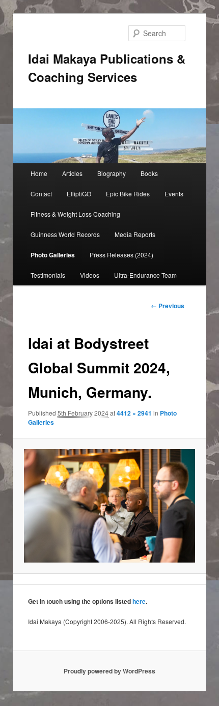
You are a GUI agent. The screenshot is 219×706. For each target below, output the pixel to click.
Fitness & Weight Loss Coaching (75, 214)
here (139, 601)
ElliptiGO (79, 193)
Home (39, 173)
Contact (41, 193)
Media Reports (135, 234)
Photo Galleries (53, 254)
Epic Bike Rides (128, 193)
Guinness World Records (65, 234)
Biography (111, 173)
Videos (89, 275)
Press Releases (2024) (121, 254)
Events (174, 193)
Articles (72, 173)
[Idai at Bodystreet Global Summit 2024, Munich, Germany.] (109, 506)
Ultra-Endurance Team (145, 275)
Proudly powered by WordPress (109, 670)
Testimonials (48, 275)
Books (149, 173)
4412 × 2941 (134, 413)
